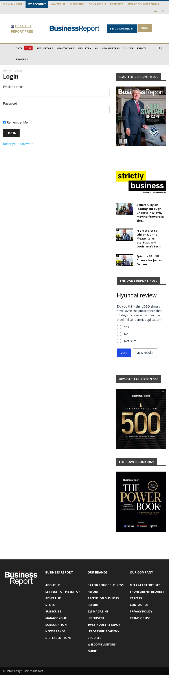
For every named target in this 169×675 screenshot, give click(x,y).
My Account (37, 4)
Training (22, 59)
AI (96, 48)
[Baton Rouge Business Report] (74, 29)
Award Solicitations (143, 4)
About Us (53, 585)
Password (10, 103)
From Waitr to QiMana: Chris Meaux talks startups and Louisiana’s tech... (150, 238)
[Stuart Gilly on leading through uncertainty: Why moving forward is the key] (124, 209)
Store (50, 605)
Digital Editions (58, 638)
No (126, 334)
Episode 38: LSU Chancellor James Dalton (149, 260)
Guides (128, 48)
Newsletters (111, 48)
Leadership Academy (103, 631)
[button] (160, 48)
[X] (162, 11)
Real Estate (45, 48)
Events (142, 48)
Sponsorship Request (147, 592)
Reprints (116, 4)
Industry (84, 48)
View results (144, 352)
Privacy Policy (141, 611)
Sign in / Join (12, 4)
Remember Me (17, 122)
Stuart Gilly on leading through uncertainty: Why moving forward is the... (150, 213)
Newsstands (55, 631)
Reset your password (18, 144)
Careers (136, 598)
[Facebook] (148, 11)
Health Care (65, 48)
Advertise (58, 4)
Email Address (13, 87)
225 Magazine (98, 611)
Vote (124, 352)
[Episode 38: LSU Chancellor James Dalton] (124, 260)
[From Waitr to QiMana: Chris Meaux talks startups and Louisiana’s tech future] (124, 235)
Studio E (94, 638)
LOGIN (144, 28)
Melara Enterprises (145, 585)
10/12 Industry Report (105, 625)
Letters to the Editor (62, 592)
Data (23, 48)
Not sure (130, 341)
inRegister (96, 618)
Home (7, 70)
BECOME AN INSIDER (121, 28)
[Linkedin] (155, 11)
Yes (126, 327)
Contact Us (97, 4)
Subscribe (77, 4)
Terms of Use (140, 618)
